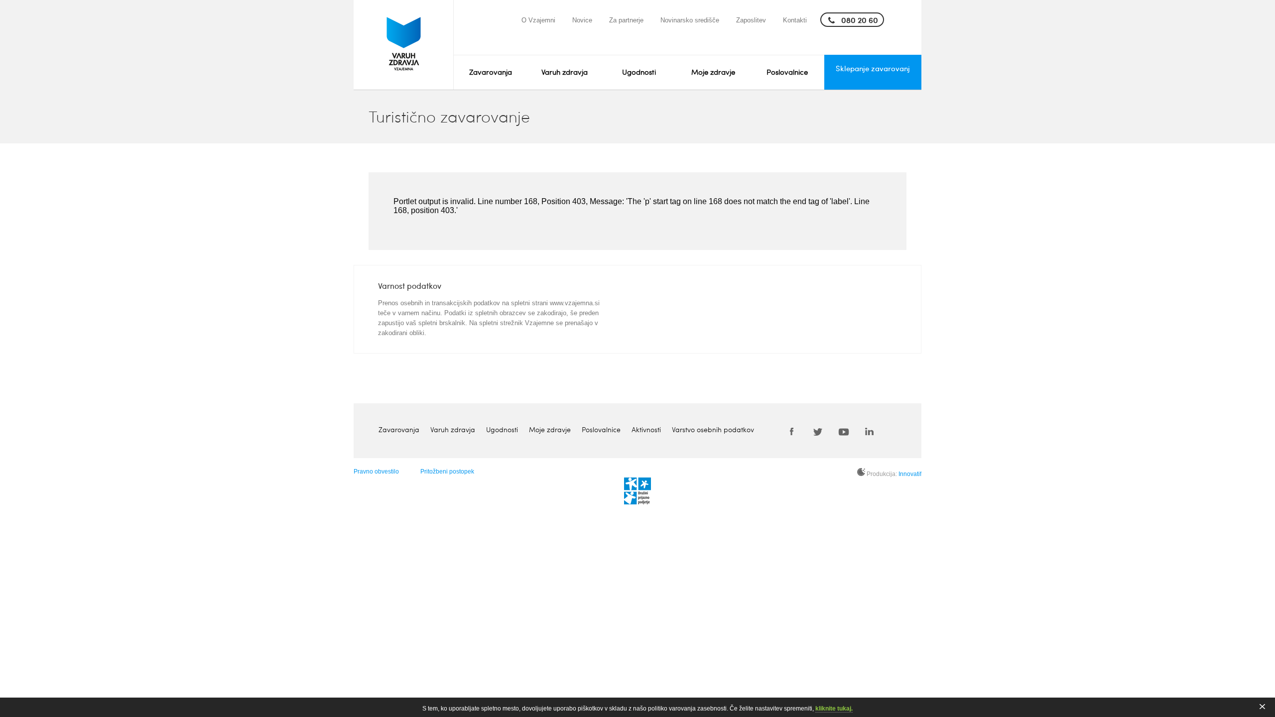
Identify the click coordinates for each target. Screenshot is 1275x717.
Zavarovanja (490, 72)
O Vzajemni (538, 20)
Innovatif (909, 474)
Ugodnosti (639, 72)
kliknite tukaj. (834, 708)
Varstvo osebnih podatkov (713, 429)
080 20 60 (859, 19)
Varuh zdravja (564, 72)
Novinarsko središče (689, 20)
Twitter (817, 431)
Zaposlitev (751, 20)
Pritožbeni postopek (447, 471)
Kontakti (795, 20)
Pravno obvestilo (376, 471)
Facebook (791, 431)
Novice (582, 20)
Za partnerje (626, 20)
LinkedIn (869, 431)
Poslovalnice (787, 72)
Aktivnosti (646, 429)
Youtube (843, 431)
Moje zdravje (713, 72)
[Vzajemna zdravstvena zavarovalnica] (404, 45)
